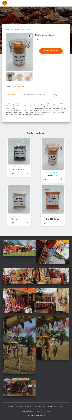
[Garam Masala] (53, 153)
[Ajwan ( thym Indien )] (19, 199)
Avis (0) (54, 95)
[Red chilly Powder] (53, 199)
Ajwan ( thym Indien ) (19, 219)
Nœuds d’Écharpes (28, 411)
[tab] (13, 95)
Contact (39, 411)
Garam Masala (52, 175)
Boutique (19, 406)
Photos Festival (40, 406)
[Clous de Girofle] (19, 151)
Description (11, 95)
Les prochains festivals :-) (56, 406)
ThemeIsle (42, 415)
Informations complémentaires (33, 95)
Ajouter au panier (49, 51)
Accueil (7, 29)
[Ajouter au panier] (27, 174)
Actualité (28, 406)
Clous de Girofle (19, 170)
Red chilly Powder (53, 219)
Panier (48, 411)
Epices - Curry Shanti (15, 29)
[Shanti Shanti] (5, 3)
